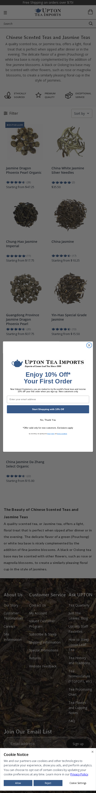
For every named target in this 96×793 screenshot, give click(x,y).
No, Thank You (48, 420)
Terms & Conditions (62, 433)
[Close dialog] (89, 345)
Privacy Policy (51, 433)
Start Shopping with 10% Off (48, 409)
